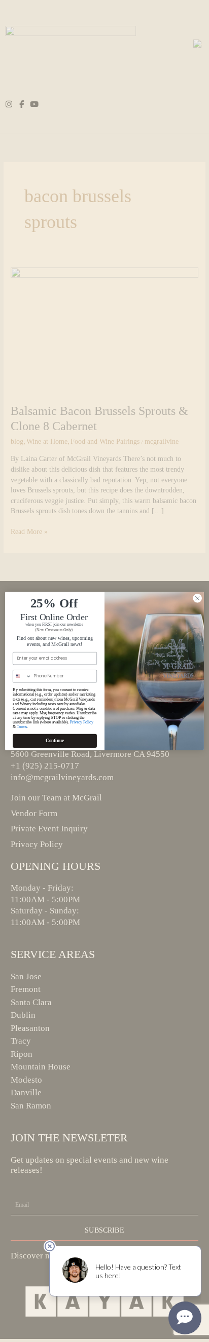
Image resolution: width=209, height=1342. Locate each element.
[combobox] (22, 676)
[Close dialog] (197, 598)
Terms (22, 726)
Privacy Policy (81, 722)
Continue (55, 740)
